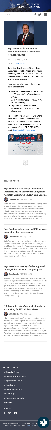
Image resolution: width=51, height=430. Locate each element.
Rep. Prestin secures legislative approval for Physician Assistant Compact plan (24, 268)
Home (9, 15)
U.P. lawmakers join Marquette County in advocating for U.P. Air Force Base (24, 308)
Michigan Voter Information (13, 389)
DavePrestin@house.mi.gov (24, 130)
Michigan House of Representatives (15, 376)
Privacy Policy (29, 425)
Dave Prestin (20, 63)
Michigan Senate (9, 385)
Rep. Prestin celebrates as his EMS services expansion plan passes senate (25, 231)
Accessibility (8, 402)
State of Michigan (9, 394)
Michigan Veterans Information (14, 398)
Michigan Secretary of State (13, 381)
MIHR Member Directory (12, 372)
